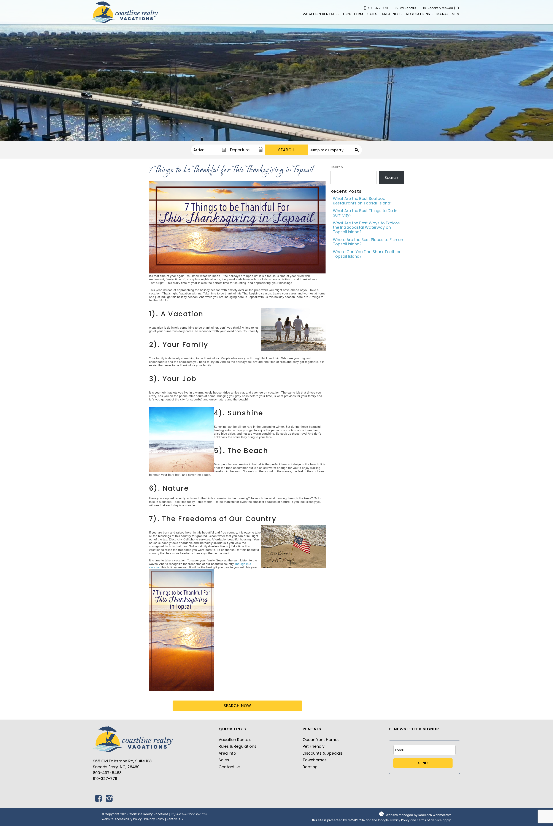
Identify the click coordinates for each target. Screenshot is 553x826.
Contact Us (229, 767)
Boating (310, 767)
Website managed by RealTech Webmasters (418, 815)
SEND (423, 762)
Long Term (353, 13)
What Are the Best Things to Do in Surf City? (365, 213)
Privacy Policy (154, 819)
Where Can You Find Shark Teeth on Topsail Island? (367, 254)
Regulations (418, 13)
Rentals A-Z (175, 819)
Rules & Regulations (237, 746)
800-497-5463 (107, 772)
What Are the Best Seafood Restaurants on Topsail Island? (362, 201)
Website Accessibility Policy (122, 819)
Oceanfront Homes (321, 739)
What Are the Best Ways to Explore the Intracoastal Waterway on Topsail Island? (366, 227)
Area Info (390, 13)
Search (286, 150)
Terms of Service (429, 820)
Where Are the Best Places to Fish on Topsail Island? (368, 242)
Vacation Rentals (320, 13)
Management (448, 13)
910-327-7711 (105, 778)
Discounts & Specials (323, 753)
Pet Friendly (313, 746)
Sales (372, 13)
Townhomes (315, 760)
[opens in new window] (98, 799)
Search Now (237, 705)
